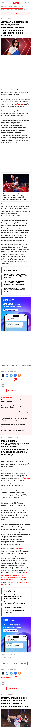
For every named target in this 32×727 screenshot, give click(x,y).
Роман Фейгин (6, 334)
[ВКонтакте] (15, 375)
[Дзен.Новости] (3, 375)
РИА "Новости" (25, 504)
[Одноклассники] (19, 375)
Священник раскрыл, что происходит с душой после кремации (13, 425)
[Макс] (7, 375)
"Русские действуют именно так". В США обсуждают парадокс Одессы (14, 419)
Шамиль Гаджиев (7, 683)
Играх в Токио (19, 574)
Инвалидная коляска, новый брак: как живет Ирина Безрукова (16, 401)
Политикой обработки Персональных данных (12, 8)
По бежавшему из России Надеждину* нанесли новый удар (13, 407)
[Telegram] (11, 375)
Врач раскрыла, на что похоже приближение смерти (15, 724)
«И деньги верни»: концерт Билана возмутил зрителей (15, 413)
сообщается (18, 104)
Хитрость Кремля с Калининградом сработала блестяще (12, 431)
